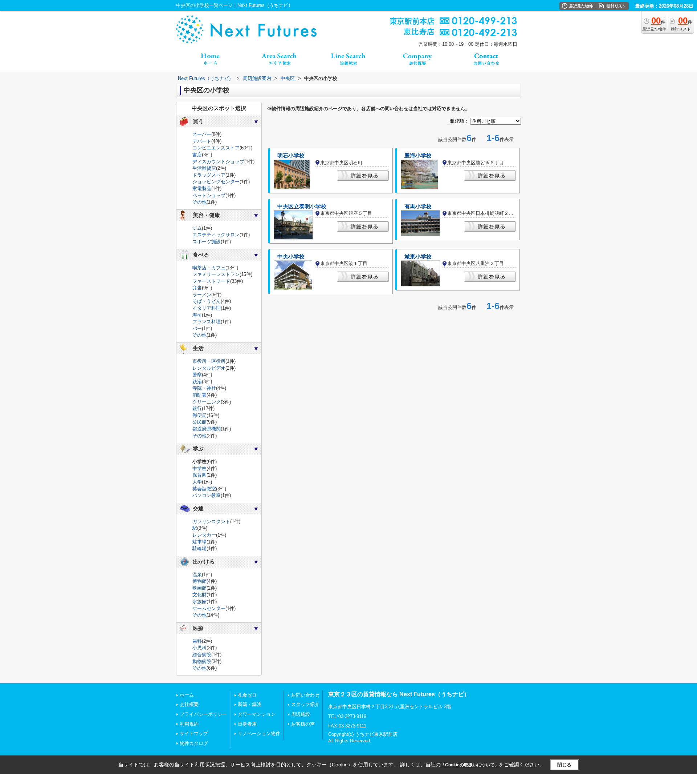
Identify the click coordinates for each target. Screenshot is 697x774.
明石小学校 (291, 156)
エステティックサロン (216, 234)
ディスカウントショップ (218, 161)
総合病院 (201, 654)
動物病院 (201, 661)
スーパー (201, 134)
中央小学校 (291, 257)
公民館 (199, 422)
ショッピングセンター (216, 181)
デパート (201, 141)
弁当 (197, 287)
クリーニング (206, 402)
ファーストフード (211, 281)
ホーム (187, 695)
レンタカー (204, 535)
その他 (199, 202)
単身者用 (247, 724)
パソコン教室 (206, 495)
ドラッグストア (208, 175)
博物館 (199, 581)
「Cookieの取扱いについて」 (470, 764)
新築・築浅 (249, 704)
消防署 (199, 395)
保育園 (199, 475)
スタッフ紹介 (305, 704)
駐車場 (199, 542)
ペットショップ (208, 195)
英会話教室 (204, 489)
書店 (197, 154)
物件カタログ (194, 743)
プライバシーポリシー (203, 714)
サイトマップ (194, 733)
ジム (197, 228)
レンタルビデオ (208, 368)
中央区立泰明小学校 (301, 206)
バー (197, 328)
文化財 (199, 594)
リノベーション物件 (259, 733)
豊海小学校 (418, 156)
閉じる (564, 764)
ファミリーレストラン (216, 274)
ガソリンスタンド (211, 521)
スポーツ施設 (206, 241)
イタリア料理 (206, 308)
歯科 (197, 641)
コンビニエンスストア (216, 148)
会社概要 (189, 704)
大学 (197, 482)
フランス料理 (206, 321)
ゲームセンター (208, 608)
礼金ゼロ (247, 695)
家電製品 (201, 188)
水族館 (199, 601)
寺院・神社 (204, 388)
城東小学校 (418, 257)
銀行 (197, 408)
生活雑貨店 (204, 168)
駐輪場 (199, 548)
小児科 (199, 647)
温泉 (197, 574)
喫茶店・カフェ (208, 267)
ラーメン (201, 294)
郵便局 (199, 415)
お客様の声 (303, 724)
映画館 (199, 588)
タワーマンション (257, 714)
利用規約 (189, 724)
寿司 (197, 315)
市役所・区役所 (208, 361)
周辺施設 (300, 714)
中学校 (199, 468)
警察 (197, 374)
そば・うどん (206, 301)
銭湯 (197, 381)
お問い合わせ (305, 695)
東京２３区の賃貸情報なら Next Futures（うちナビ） (399, 694)
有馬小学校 (418, 206)
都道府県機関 (206, 429)
